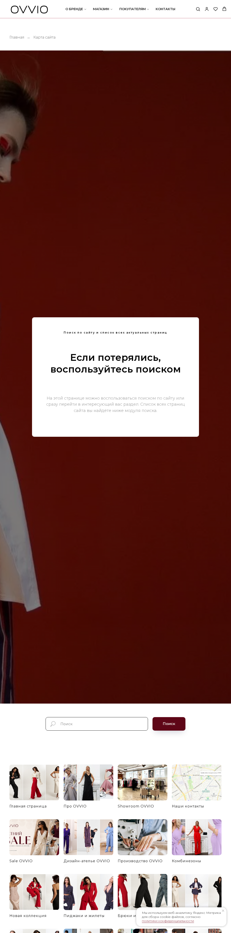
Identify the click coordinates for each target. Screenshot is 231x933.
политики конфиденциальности (168, 921)
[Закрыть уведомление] (223, 910)
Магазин (101, 9)
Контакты (165, 9)
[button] (198, 9)
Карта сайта (44, 37)
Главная (16, 37)
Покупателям (132, 9)
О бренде (74, 9)
